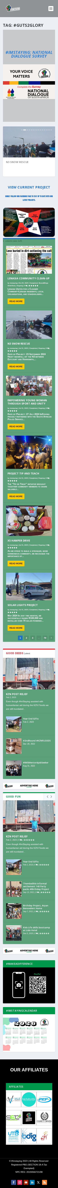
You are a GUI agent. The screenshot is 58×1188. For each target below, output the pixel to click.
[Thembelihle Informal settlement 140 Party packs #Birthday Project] (13, 889)
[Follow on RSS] (44, 1182)
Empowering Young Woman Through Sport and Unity (26, 163)
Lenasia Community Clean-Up (29, 278)
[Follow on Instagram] (19, 1182)
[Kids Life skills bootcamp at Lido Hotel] (13, 933)
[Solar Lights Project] (29, 586)
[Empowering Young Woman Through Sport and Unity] (29, 386)
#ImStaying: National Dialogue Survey (29, 54)
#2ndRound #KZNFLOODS (37, 740)
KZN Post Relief (17, 694)
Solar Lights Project (23, 605)
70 (45, 638)
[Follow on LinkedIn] (32, 1182)
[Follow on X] (38, 1182)
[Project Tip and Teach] (29, 452)
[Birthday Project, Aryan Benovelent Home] (13, 911)
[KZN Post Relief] (29, 673)
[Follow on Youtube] (26, 1182)
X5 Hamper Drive (19, 540)
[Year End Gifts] (13, 724)
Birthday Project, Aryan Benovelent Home (35, 907)
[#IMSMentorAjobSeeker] (13, 768)
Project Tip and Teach (23, 473)
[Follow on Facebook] (13, 1182)
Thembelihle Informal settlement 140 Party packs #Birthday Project (36, 886)
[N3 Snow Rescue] (29, 324)
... (39, 638)
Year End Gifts (31, 718)
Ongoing (20, 285)
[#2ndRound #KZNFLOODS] (13, 746)
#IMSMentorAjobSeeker (35, 762)
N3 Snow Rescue (19, 343)
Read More (16, 301)
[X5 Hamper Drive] (29, 521)
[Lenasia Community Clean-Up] (29, 260)
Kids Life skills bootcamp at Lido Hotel (36, 929)
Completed (34, 283)
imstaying (13, 283)
